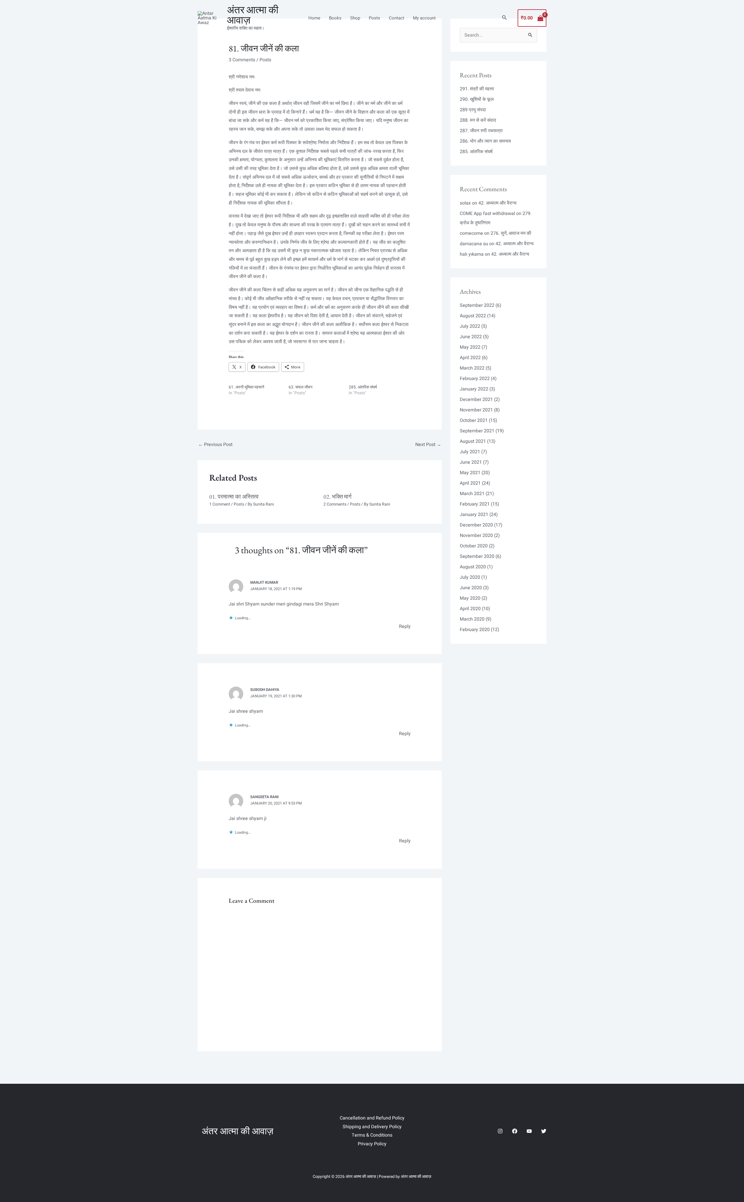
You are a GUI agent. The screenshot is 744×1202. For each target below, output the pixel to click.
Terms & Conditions (372, 1135)
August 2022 (473, 315)
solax (465, 203)
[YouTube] (529, 1131)
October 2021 (474, 420)
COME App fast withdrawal (487, 213)
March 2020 (472, 619)
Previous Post (215, 444)
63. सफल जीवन (300, 387)
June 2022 (471, 336)
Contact (396, 18)
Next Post (428, 444)
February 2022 (475, 378)
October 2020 (474, 545)
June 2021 (471, 462)
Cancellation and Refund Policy (372, 1118)
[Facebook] (514, 1131)
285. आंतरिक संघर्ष (363, 387)
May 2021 (470, 472)
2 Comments (334, 504)
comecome (471, 233)
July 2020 (470, 577)
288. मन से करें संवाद (478, 120)
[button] (504, 18)
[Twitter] (543, 1131)
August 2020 (473, 566)
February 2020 (475, 629)
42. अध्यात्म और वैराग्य (497, 203)
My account (424, 18)
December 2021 (476, 399)
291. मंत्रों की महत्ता (477, 88)
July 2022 (470, 326)
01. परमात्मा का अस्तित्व (234, 496)
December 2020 (476, 525)
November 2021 (476, 409)
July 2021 (470, 451)
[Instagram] (500, 1131)
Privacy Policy (372, 1143)
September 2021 (477, 430)
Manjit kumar (264, 582)
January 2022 (474, 389)
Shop (355, 18)
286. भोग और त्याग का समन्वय (485, 141)
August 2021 (473, 441)
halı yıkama (472, 254)
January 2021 (474, 514)
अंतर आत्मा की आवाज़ (252, 14)
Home (314, 18)
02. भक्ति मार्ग (337, 496)
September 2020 (477, 556)
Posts (374, 18)
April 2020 (470, 608)
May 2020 (470, 598)
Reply (405, 626)
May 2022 (470, 347)
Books (335, 18)
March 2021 (472, 493)
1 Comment (219, 504)
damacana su (474, 243)
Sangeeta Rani (264, 797)
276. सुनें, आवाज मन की (511, 233)
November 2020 (476, 535)
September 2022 (477, 305)
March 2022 (472, 368)
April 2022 (470, 357)
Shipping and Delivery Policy (372, 1126)
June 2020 (471, 587)
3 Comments (242, 59)
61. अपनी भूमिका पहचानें (246, 387)
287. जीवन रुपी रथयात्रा (481, 130)
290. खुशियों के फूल (477, 99)
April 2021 (470, 483)
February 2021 (475, 504)
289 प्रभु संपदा (473, 109)
